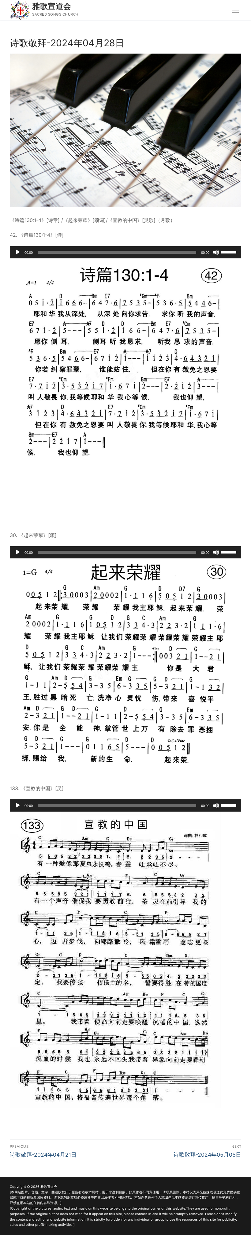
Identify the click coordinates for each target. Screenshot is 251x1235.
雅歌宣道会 (51, 6)
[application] (125, 252)
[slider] (229, 251)
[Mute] (216, 252)
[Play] (18, 252)
